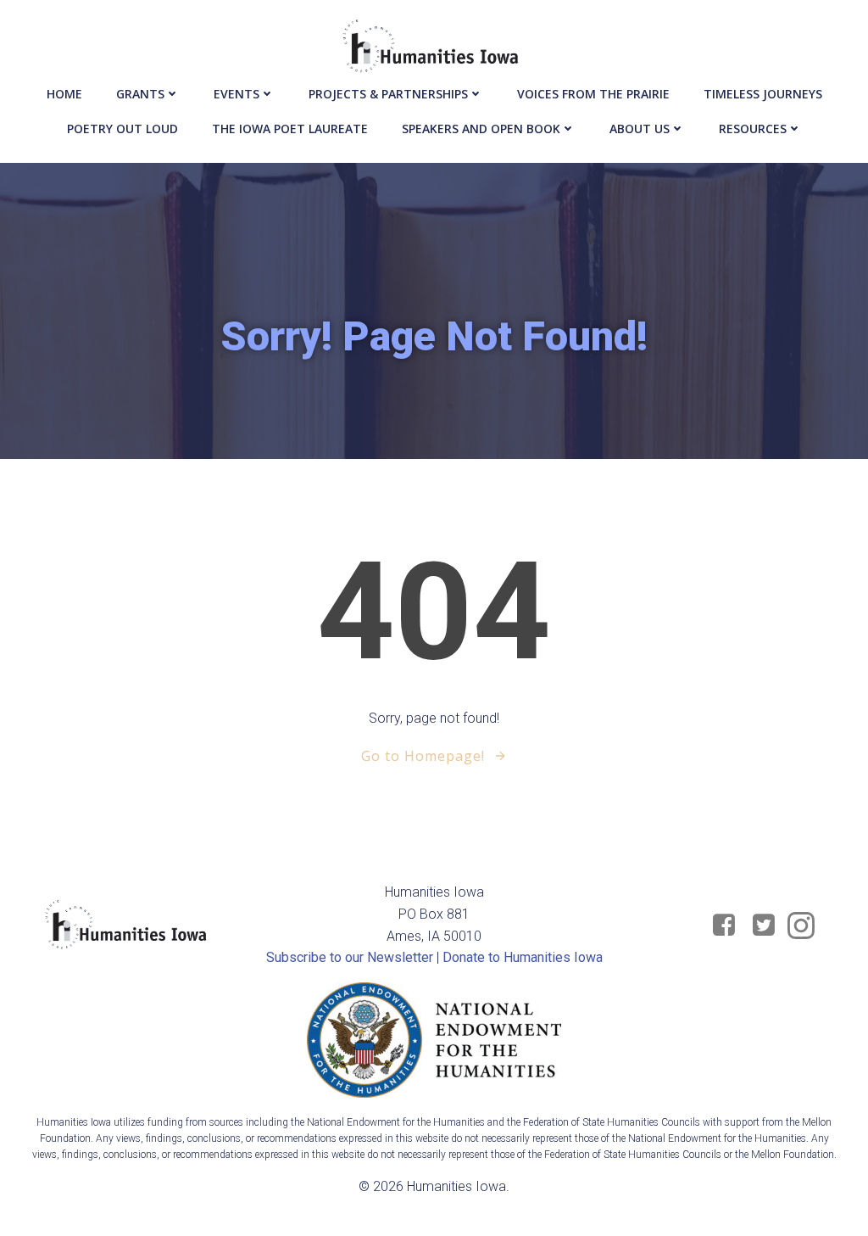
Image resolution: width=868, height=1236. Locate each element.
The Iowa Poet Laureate (290, 128)
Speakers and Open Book (481, 128)
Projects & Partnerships (388, 94)
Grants (140, 94)
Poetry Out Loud (122, 128)
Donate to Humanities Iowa (522, 957)
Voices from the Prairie (593, 94)
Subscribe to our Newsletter (349, 957)
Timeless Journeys (763, 94)
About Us (639, 128)
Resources (753, 128)
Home (64, 94)
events (236, 94)
